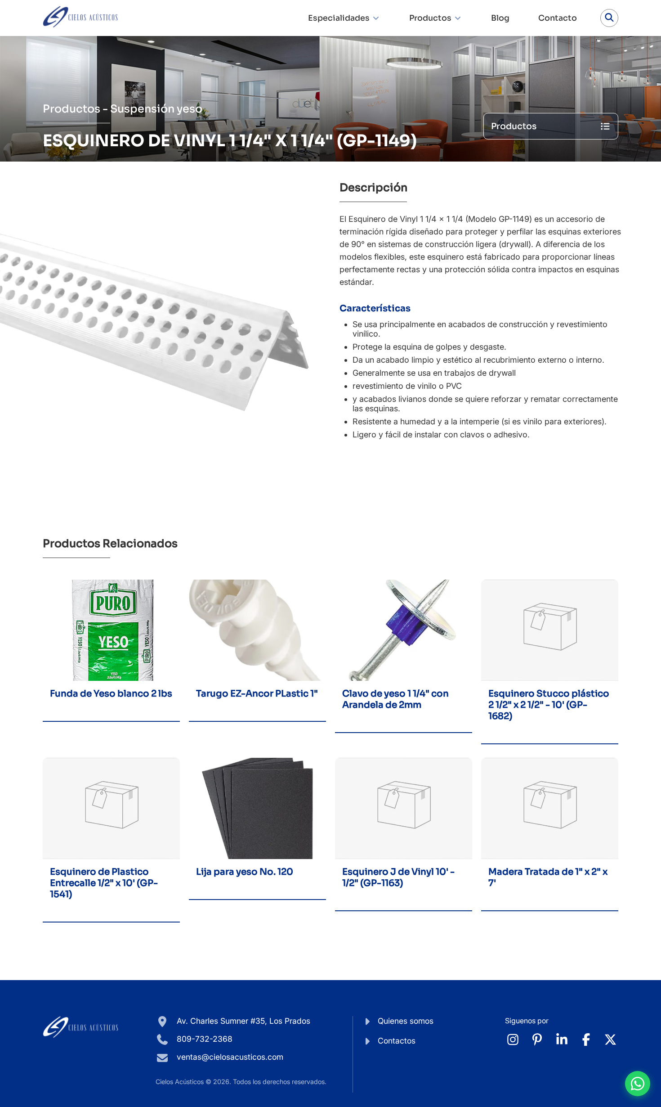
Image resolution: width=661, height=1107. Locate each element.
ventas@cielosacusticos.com (230, 1057)
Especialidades (339, 18)
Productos (430, 18)
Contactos (396, 1040)
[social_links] (513, 1040)
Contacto (557, 18)
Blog (500, 18)
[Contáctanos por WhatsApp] (637, 1083)
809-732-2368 (203, 1039)
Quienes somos (405, 1021)
